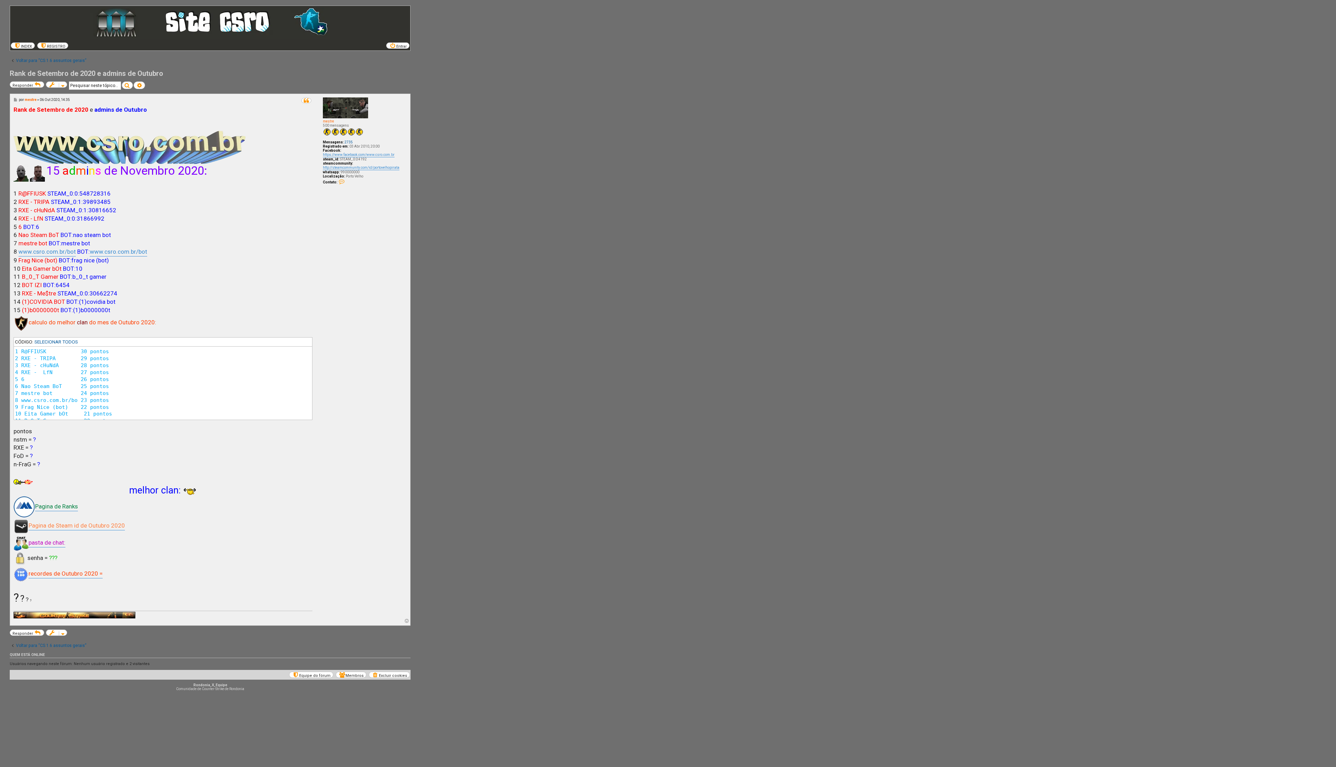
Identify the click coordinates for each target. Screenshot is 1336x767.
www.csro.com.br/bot (47, 251)
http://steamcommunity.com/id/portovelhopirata (361, 167)
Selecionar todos (56, 342)
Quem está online (27, 655)
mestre (328, 121)
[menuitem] (23, 45)
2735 (348, 142)
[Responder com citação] (306, 100)
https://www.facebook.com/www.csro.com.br (359, 155)
